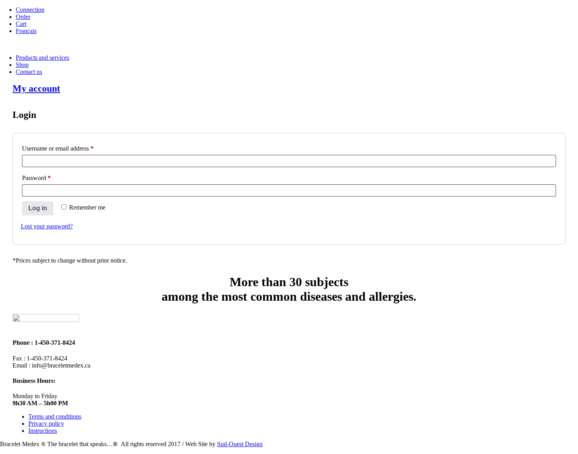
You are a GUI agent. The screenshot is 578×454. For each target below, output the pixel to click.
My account (36, 88)
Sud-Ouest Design (240, 444)
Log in (37, 208)
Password (47, 177)
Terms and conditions (54, 416)
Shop (22, 64)
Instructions (42, 430)
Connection (30, 9)
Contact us (29, 71)
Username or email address (69, 148)
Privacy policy (46, 423)
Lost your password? (47, 226)
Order (23, 16)
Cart (21, 23)
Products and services (42, 57)
